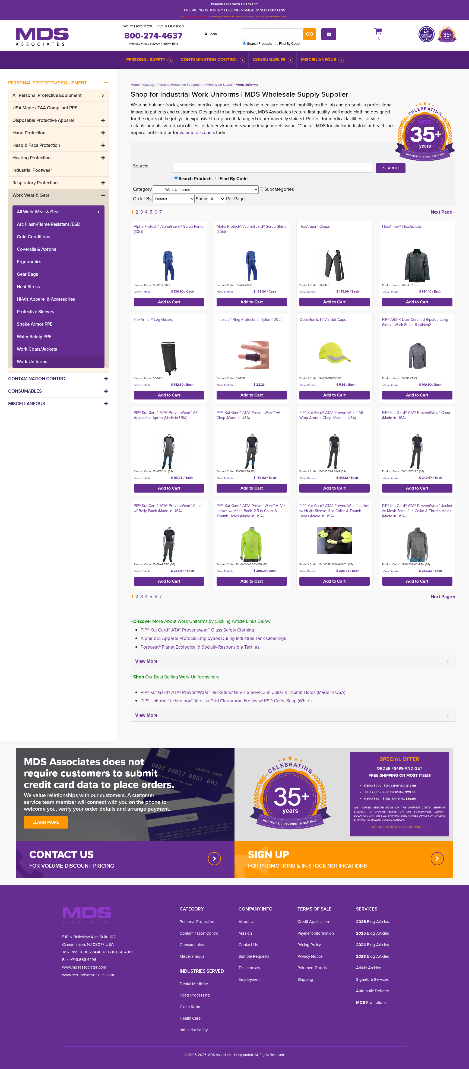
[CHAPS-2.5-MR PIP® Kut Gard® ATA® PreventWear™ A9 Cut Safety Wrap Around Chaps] (334, 451)
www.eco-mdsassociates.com (88, 975)
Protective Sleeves (35, 311)
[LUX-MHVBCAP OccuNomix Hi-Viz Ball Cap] (334, 353)
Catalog (148, 84)
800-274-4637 (153, 35)
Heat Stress (28, 286)
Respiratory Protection (35, 182)
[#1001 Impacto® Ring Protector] (251, 355)
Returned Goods (312, 968)
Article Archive (368, 968)
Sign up (268, 854)
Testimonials (249, 968)
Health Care (190, 1018)
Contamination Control (209, 59)
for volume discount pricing (71, 866)
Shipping (305, 979)
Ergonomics (29, 261)
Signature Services (372, 979)
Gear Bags (27, 274)
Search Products (259, 43)
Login (212, 34)
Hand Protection (29, 132)
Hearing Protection (31, 157)
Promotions (371, 1002)
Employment (250, 979)
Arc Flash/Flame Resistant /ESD (48, 224)
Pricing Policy (309, 945)
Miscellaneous (318, 59)
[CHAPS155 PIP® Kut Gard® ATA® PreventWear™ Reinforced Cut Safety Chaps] (168, 544)
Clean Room (190, 1007)
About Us (247, 922)
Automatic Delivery (372, 991)
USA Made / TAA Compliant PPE (44, 107)
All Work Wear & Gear (38, 211)
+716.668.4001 (120, 952)
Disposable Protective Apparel (43, 120)
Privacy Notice (309, 956)
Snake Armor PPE (35, 324)
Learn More (46, 822)
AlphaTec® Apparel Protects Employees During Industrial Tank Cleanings (213, 638)
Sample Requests (254, 956)
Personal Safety (145, 59)
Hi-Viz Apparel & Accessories (46, 299)
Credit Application (313, 922)
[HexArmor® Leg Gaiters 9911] (168, 358)
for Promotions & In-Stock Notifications (307, 866)
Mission (245, 933)
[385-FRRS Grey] (417, 355)
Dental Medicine (194, 984)
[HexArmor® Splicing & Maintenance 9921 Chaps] (334, 265)
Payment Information (315, 933)
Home (135, 84)
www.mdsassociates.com (84, 967)
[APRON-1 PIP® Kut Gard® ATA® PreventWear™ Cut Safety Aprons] (168, 451)
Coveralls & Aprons (36, 249)
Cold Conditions (33, 236)
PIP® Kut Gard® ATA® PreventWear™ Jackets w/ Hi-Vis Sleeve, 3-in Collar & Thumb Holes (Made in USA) (243, 692)
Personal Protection (197, 922)
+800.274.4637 (92, 952)
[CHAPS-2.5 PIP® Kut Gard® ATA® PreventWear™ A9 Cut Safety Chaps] (417, 451)
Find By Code (289, 43)
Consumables (269, 59)
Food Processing (195, 995)
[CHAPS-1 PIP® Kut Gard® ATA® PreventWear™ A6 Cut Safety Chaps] (251, 451)
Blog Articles (372, 922)
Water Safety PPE (34, 336)
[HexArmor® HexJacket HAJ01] (417, 265)
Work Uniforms (32, 361)
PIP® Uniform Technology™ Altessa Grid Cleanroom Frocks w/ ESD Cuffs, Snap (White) (226, 700)
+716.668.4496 (83, 960)
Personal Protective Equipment (47, 83)
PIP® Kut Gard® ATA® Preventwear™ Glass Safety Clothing (197, 630)
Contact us (61, 854)
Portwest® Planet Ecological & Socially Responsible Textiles (200, 647)
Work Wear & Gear (30, 195)
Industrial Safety (194, 1030)
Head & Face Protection (36, 145)
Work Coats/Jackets (37, 349)
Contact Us (248, 945)
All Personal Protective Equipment (46, 95)
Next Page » (443, 212)
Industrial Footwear (32, 170)
